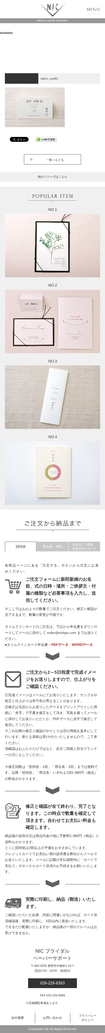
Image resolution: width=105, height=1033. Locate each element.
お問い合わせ (52, 1018)
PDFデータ (59, 645)
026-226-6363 (52, 983)
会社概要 (17, 1018)
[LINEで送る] (46, 139)
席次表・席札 (52, 546)
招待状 (21, 546)
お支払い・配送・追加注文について (84, 546)
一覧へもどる (55, 160)
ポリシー (87, 1018)
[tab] (20, 546)
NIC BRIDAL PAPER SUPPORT (52, 9)
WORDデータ (82, 645)
